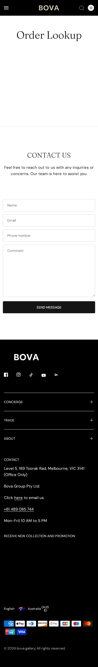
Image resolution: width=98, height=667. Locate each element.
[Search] (81, 8)
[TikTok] (35, 374)
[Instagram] (22, 374)
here (18, 497)
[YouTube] (47, 375)
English (9, 609)
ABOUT (9, 438)
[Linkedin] (60, 374)
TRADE (9, 420)
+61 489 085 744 (19, 509)
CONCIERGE (13, 402)
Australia (38, 608)
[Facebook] (9, 374)
